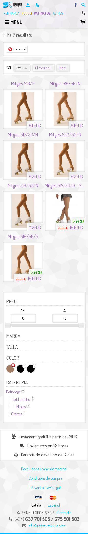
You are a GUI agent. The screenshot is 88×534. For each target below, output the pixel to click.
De (22, 310)
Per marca (11, 13)
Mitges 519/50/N (22, 186)
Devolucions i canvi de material (44, 469)
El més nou (43, 68)
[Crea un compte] (37, 5)
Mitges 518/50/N (65, 84)
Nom (63, 68)
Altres (58, 13)
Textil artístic (22, 399)
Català (36, 505)
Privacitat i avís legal (46, 487)
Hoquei (27, 13)
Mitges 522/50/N (65, 135)
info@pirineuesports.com (47, 525)
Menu (16, 22)
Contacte (64, 512)
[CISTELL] (82, 22)
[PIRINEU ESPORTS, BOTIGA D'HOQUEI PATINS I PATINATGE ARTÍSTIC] (13, 5)
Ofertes (18, 413)
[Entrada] (28, 5)
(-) (10, 49)
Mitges (23, 406)
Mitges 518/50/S (23, 237)
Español (54, 505)
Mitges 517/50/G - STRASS (65, 186)
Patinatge (42, 13)
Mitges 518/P (23, 84)
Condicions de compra (45, 478)
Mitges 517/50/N (23, 135)
